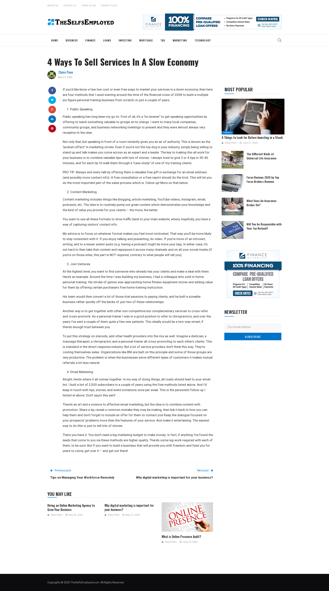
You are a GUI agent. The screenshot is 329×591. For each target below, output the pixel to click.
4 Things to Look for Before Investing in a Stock (252, 137)
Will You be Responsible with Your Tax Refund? (264, 226)
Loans (107, 40)
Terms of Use (88, 5)
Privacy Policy (109, 5)
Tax (163, 40)
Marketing (180, 40)
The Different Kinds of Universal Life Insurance (261, 156)
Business (72, 40)
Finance (90, 40)
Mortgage (146, 40)
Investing (125, 40)
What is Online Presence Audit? (181, 536)
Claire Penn (65, 72)
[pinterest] (52, 128)
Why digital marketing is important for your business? (129, 507)
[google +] (52, 109)
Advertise (52, 5)
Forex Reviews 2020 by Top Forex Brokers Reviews (263, 179)
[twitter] (52, 100)
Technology (203, 40)
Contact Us (69, 5)
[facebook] (52, 90)
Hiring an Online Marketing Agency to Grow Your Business (71, 507)
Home (54, 40)
